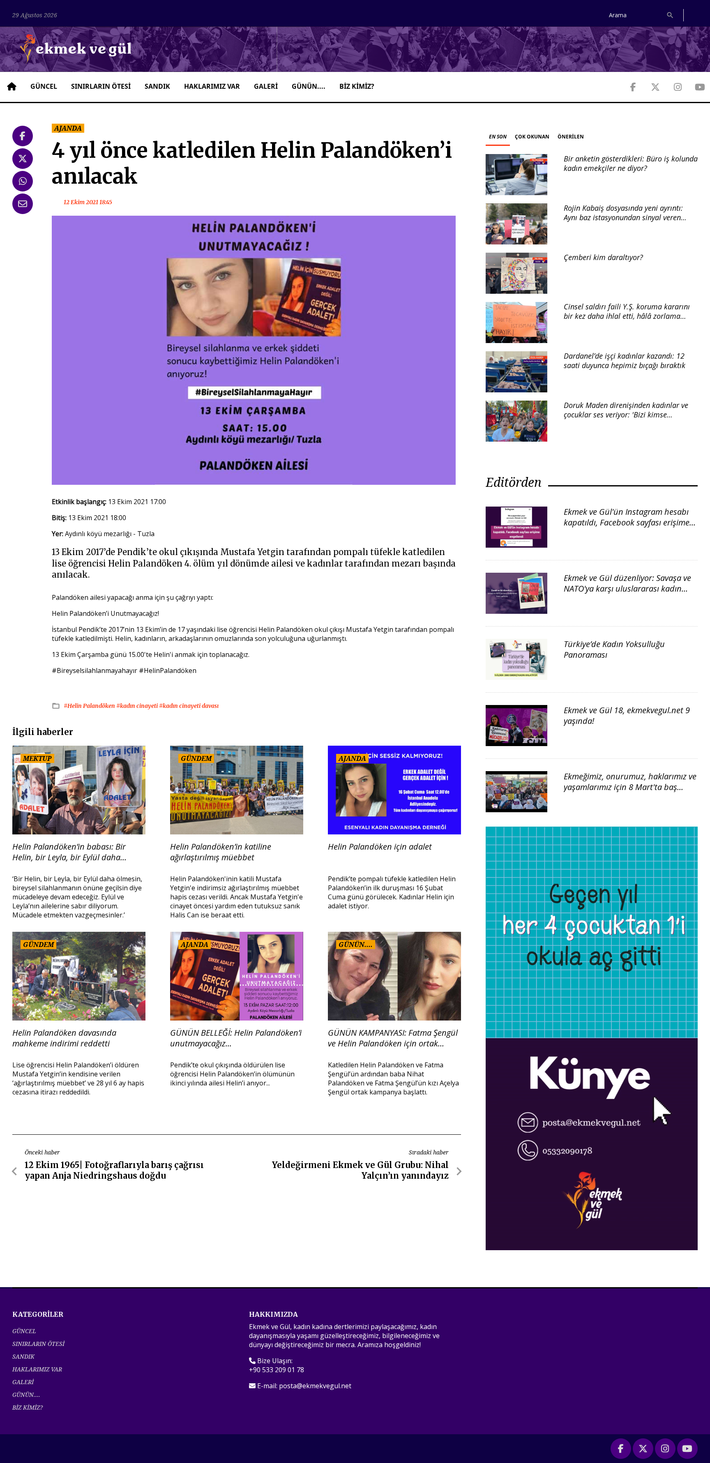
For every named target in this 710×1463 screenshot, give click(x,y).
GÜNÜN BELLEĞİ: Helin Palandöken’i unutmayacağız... (236, 1038)
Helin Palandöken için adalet (380, 846)
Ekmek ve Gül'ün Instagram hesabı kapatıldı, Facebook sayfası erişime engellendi (626, 522)
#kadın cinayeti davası (189, 706)
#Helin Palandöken (90, 706)
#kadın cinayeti (137, 706)
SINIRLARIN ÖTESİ (101, 86)
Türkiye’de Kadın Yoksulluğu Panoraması (614, 649)
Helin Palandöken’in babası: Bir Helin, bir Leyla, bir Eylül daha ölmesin (69, 852)
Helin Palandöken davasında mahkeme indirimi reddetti (64, 1038)
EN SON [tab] (498, 136)
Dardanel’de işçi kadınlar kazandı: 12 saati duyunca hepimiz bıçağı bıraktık (624, 360)
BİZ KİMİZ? (356, 86)
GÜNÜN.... (308, 86)
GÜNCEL (43, 86)
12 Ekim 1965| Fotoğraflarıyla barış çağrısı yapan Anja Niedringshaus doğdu (114, 1170)
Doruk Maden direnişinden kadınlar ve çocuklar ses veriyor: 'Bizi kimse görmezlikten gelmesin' (626, 414)
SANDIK (157, 86)
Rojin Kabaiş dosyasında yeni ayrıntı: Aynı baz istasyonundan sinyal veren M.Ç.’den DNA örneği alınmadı (623, 217)
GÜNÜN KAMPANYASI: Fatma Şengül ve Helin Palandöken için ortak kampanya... (393, 1038)
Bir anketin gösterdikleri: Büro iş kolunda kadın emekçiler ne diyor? (631, 163)
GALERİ (266, 86)
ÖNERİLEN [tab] (571, 136)
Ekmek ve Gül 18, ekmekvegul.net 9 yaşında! (627, 715)
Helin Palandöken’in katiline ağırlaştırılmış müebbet (220, 852)
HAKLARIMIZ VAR (212, 86)
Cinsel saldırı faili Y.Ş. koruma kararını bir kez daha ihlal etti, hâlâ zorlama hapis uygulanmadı (627, 316)
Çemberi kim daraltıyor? (603, 257)
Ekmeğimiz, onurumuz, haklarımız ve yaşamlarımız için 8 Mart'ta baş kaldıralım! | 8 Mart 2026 (630, 787)
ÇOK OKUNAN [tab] (532, 136)
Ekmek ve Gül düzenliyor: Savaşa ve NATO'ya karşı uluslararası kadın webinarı (627, 588)
